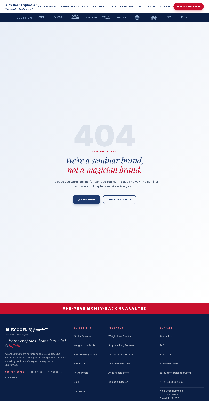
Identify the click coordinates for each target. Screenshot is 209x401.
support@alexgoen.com (177, 372)
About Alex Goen (73, 6)
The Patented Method (121, 354)
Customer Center (169, 363)
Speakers (79, 391)
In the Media (81, 372)
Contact (166, 6)
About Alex (80, 363)
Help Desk (166, 354)
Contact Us (166, 336)
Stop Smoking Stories (86, 354)
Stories (99, 6)
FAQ (141, 6)
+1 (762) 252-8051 (174, 381)
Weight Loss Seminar (120, 336)
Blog (151, 6)
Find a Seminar (123, 6)
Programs (45, 6)
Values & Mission (118, 381)
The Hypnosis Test (119, 363)
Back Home (88, 199)
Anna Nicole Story (118, 372)
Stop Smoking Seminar (121, 345)
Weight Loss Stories (85, 345)
